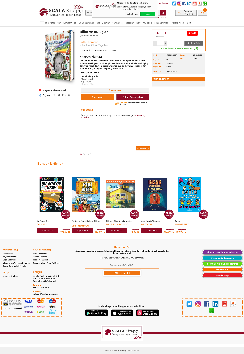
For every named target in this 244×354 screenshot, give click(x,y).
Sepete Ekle (47, 230)
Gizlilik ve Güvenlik (41, 260)
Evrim (177, 221)
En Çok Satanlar (86, 22)
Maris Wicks (146, 224)
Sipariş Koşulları (40, 257)
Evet (148, 14)
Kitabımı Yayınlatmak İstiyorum (222, 252)
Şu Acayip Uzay (43, 221)
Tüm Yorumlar (143, 148)
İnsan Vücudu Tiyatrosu (150, 221)
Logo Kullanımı (9, 260)
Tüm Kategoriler (53, 22)
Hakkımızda (8, 253)
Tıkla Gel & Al (222, 269)
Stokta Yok (194, 43)
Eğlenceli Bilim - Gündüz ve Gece (119, 221)
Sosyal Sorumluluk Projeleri (15, 266)
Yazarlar (130, 22)
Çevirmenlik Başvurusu (222, 258)
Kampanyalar (69, 22)
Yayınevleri (117, 22)
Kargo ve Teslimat (10, 276)
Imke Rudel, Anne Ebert (117, 224)
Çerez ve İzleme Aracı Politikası (46, 263)
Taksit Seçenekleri (133, 97)
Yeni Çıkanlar (103, 22)
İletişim (165, 3)
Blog (189, 22)
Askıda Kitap (178, 22)
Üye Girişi (189, 11)
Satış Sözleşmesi (40, 253)
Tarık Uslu (42, 224)
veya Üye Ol (189, 14)
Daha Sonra (132, 14)
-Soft (107, 350)
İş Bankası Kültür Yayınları (94, 45)
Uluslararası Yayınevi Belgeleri (16, 263)
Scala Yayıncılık (161, 22)
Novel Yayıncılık (144, 22)
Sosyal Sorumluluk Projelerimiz (222, 263)
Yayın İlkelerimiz (10, 257)
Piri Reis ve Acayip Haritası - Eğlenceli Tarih (86, 222)
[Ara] (163, 12)
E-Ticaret (113, 350)
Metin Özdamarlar (80, 226)
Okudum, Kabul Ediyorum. (124, 257)
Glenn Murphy (182, 224)
